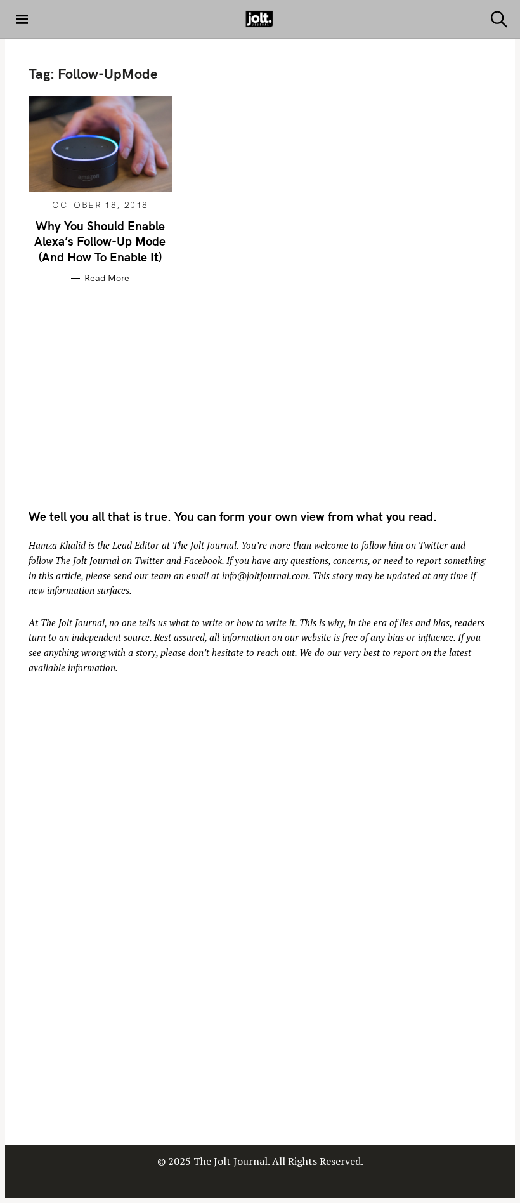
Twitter (433, 545)
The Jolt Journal (204, 545)
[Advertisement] (135, 394)
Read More (106, 278)
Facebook (203, 561)
